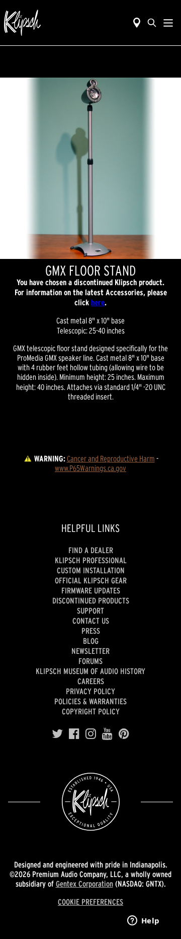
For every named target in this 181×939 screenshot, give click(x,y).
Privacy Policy (90, 691)
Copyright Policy (91, 711)
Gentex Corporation (84, 883)
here (98, 302)
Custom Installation (91, 570)
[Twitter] (57, 734)
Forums (90, 660)
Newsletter (90, 650)
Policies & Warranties (90, 701)
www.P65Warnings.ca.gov (90, 468)
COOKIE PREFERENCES (90, 901)
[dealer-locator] (137, 22)
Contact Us (90, 620)
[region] (90, 168)
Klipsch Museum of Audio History (90, 671)
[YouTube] (107, 734)
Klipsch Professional (91, 560)
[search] (151, 22)
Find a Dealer (90, 550)
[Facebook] (74, 734)
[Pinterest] (124, 734)
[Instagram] (90, 734)
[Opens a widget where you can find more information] (143, 921)
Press (90, 630)
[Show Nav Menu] (168, 22)
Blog (91, 640)
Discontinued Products (90, 600)
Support (90, 610)
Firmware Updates (90, 590)
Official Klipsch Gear (91, 580)
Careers (90, 681)
